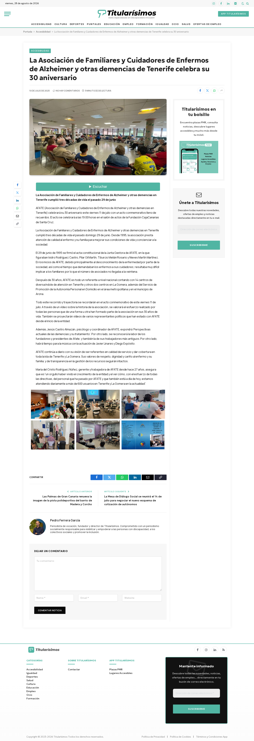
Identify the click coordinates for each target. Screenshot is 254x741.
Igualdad (162, 24)
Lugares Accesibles (120, 673)
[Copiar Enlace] (17, 223)
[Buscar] (247, 3)
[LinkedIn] (17, 200)
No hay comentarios (68, 90)
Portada (27, 31)
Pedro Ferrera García (65, 520)
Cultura (60, 24)
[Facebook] (17, 185)
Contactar (74, 669)
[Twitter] (17, 192)
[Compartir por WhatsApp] (214, 90)
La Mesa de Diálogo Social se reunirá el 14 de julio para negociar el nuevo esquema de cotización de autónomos (133, 500)
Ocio (175, 24)
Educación (112, 24)
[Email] (17, 216)
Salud (186, 24)
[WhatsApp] (17, 208)
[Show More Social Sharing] (221, 90)
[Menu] (7, 13)
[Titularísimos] (127, 14)
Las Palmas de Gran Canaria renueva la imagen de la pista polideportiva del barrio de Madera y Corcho (62, 500)
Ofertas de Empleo (207, 24)
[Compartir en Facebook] (200, 90)
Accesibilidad (41, 24)
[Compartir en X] (207, 90)
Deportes (77, 24)
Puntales (94, 24)
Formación (144, 24)
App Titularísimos (233, 13)
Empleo (128, 24)
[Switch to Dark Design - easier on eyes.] (243, 3)
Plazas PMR (116, 669)
